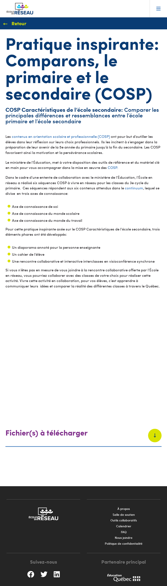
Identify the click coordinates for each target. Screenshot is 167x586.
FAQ (124, 532)
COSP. (113, 167)
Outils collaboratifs (123, 520)
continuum (134, 187)
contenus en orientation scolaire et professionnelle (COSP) (61, 136)
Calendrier (123, 526)
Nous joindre (123, 538)
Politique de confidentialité (123, 543)
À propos (123, 509)
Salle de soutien (124, 515)
